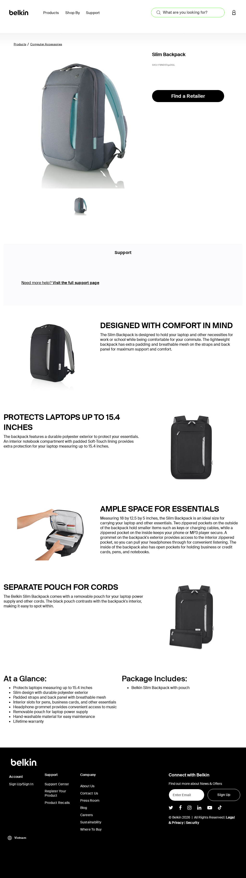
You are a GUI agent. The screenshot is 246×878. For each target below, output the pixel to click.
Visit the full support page (76, 282)
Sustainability (91, 822)
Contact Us (89, 793)
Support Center (57, 784)
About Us (87, 786)
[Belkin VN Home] (19, 12)
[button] (234, 12)
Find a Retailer (188, 96)
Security (192, 822)
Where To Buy (91, 829)
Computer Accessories (46, 44)
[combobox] (188, 12)
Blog (83, 808)
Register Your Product (55, 793)
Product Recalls (57, 802)
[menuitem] (52, 15)
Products (20, 44)
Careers (86, 815)
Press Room (90, 800)
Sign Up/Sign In (21, 784)
